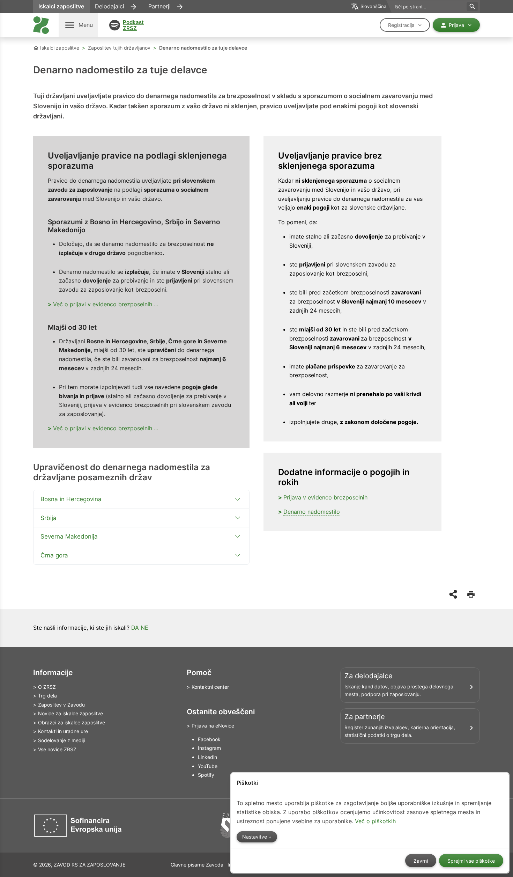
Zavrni (421, 861)
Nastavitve (255, 837)
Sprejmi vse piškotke (471, 861)
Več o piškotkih (375, 821)
